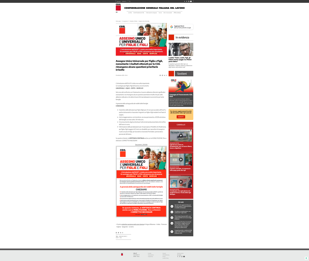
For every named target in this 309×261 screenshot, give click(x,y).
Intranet (119, 1)
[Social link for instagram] (188, 1)
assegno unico (122, 236)
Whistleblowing (166, 255)
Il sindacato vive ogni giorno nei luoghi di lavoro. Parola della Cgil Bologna (180, 192)
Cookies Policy (166, 258)
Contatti (149, 253)
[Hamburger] (116, 12)
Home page (118, 21)
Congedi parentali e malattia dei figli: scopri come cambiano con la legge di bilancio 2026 (183, 232)
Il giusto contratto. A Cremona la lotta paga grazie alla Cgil (180, 169)
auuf (117, 237)
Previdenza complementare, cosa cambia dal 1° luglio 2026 (183, 212)
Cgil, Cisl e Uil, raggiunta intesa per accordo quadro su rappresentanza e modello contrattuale (183, 206)
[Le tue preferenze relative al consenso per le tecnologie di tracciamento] (306, 258)
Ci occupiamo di (125, 21)
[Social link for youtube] (191, 1)
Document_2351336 (141, 144)
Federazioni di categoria (151, 12)
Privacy (164, 256)
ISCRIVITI (181, 117)
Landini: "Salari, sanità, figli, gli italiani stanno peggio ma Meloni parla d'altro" (180, 59)
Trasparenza (150, 256)
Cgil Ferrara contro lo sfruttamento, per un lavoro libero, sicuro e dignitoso (181, 146)
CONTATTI (124, 1)
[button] (160, 75)
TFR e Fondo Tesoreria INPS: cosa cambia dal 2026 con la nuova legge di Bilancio (183, 218)
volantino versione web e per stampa (133, 224)
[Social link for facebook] (186, 1)
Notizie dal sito (180, 253)
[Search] (129, 1)
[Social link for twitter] (184, 1)
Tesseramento (151, 255)
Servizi (160, 12)
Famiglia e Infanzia (133, 21)
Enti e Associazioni (168, 12)
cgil (121, 237)
